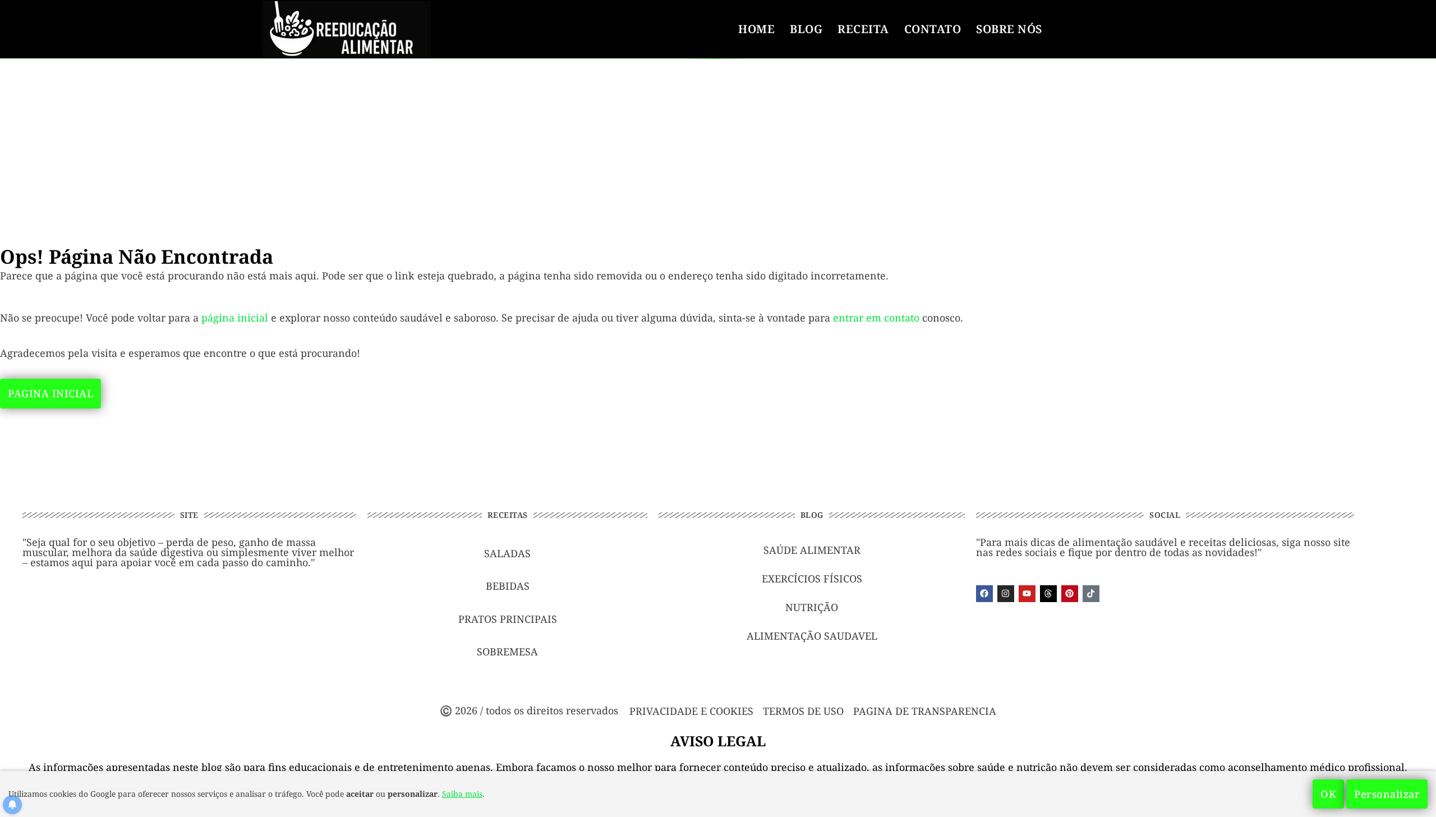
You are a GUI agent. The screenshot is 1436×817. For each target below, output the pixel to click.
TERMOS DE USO (803, 711)
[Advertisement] (718, 141)
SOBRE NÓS (1009, 28)
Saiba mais (462, 793)
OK (1328, 794)
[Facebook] (984, 593)
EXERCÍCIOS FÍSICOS (812, 578)
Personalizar (1387, 794)
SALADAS (507, 553)
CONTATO (932, 28)
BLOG (806, 28)
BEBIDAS (508, 586)
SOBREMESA (507, 651)
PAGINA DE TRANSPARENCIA (924, 711)
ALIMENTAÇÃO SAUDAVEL (812, 635)
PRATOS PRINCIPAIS (507, 619)
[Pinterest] (1069, 593)
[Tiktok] (1091, 593)
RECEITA (863, 28)
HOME (756, 28)
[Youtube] (1027, 593)
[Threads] (1048, 593)
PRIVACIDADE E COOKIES (691, 711)
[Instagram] (1005, 593)
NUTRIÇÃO (811, 607)
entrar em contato (876, 317)
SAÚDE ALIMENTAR (811, 550)
